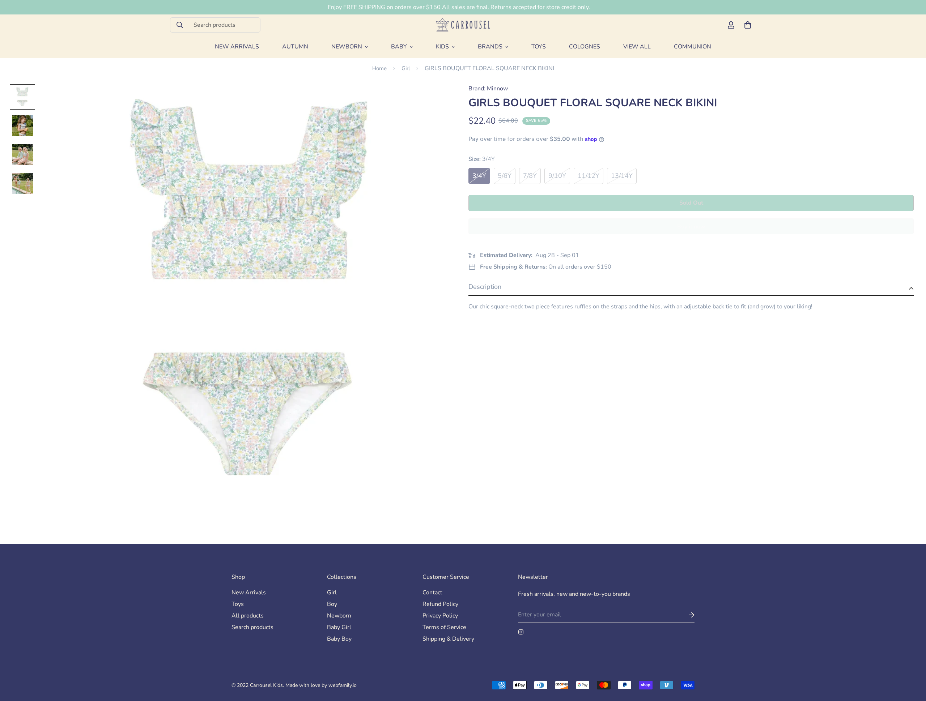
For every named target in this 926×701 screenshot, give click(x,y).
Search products (252, 627)
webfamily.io (342, 685)
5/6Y (504, 175)
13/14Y (622, 175)
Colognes (584, 47)
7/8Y (530, 175)
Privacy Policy (440, 616)
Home (379, 68)
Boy (332, 604)
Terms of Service (444, 627)
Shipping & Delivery (448, 639)
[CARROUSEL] (463, 24)
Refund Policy (440, 604)
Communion (692, 47)
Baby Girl (339, 627)
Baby (399, 47)
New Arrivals (237, 47)
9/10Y (557, 175)
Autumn (295, 47)
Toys (538, 47)
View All (637, 47)
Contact (432, 593)
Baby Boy (339, 639)
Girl (406, 68)
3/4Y (479, 175)
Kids (442, 47)
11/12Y (588, 175)
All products (248, 616)
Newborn (346, 47)
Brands (490, 47)
